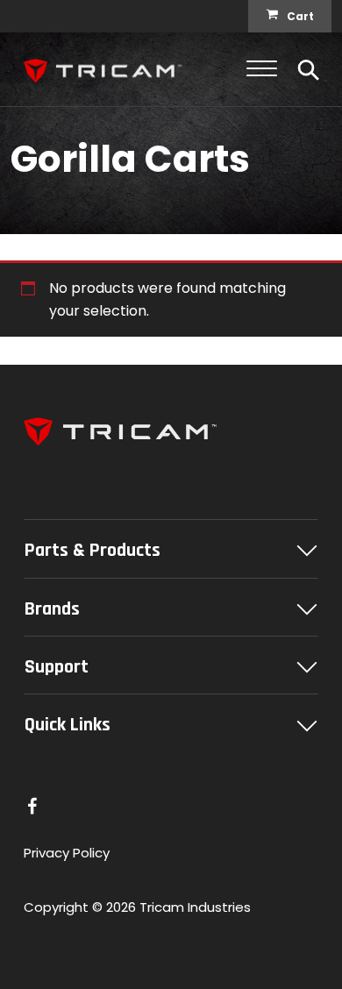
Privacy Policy (67, 852)
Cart (300, 16)
